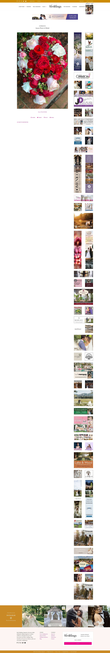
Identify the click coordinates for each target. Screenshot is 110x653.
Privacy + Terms (57, 651)
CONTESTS (81, 1)
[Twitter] (24, 1)
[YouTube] (26, 1)
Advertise (53, 635)
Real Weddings (36, 6)
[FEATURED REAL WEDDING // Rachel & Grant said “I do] (99, 616)
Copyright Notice (65, 651)
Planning (74, 6)
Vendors (28, 6)
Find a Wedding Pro (44, 634)
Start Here (21, 6)
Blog (44, 6)
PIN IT (46, 117)
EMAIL (52, 117)
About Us (53, 634)
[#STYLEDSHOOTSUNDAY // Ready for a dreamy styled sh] (33, 616)
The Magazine (67, 6)
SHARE (33, 117)
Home (55, 6)
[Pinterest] (18, 1)
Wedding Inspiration (44, 637)
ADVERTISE (32, 1)
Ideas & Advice (43, 635)
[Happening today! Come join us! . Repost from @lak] (55, 616)
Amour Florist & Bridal (42, 112)
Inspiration (82, 6)
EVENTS (39, 1)
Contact (52, 638)
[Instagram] (22, 1)
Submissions (53, 637)
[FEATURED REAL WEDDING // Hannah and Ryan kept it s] (77, 616)
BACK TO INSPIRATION (23, 122)
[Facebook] (19, 1)
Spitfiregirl (75, 651)
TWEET (40, 117)
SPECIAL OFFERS (89, 1)
